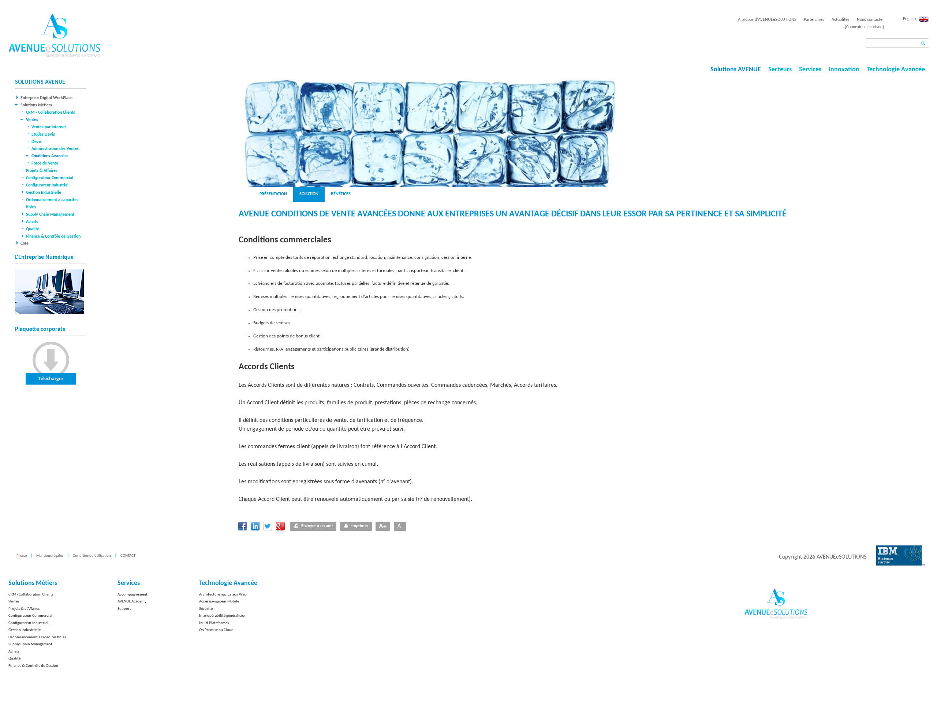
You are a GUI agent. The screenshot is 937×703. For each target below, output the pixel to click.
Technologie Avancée (896, 69)
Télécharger (50, 379)
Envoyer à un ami (317, 526)
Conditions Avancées (49, 156)
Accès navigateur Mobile (219, 602)
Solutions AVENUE (735, 69)
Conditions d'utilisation (92, 556)
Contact (127, 556)
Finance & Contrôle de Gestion (53, 236)
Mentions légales (49, 556)
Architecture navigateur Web (223, 595)
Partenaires (814, 20)
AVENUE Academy (131, 602)
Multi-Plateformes (214, 623)
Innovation (844, 69)
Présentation (273, 194)
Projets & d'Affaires (24, 609)
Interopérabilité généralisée (221, 616)
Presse (21, 556)
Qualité (32, 229)
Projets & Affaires (41, 171)
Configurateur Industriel (47, 185)
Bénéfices (341, 194)
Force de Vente (44, 163)
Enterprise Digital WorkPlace (46, 98)
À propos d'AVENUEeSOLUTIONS (767, 20)
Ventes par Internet (48, 127)
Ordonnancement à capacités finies (37, 637)
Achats (32, 222)
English (909, 19)
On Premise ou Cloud (216, 630)
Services (810, 69)
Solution (308, 194)
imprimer (359, 526)
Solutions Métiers (36, 105)
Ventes (32, 120)
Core (24, 243)
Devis (36, 142)
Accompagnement (132, 595)
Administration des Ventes (55, 149)
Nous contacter (870, 20)
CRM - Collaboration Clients (50, 112)
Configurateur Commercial (49, 178)
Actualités (841, 20)
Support (124, 609)
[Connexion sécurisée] (864, 27)
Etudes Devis (43, 134)
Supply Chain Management (50, 214)
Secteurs (780, 69)
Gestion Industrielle (43, 192)
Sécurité (206, 609)
